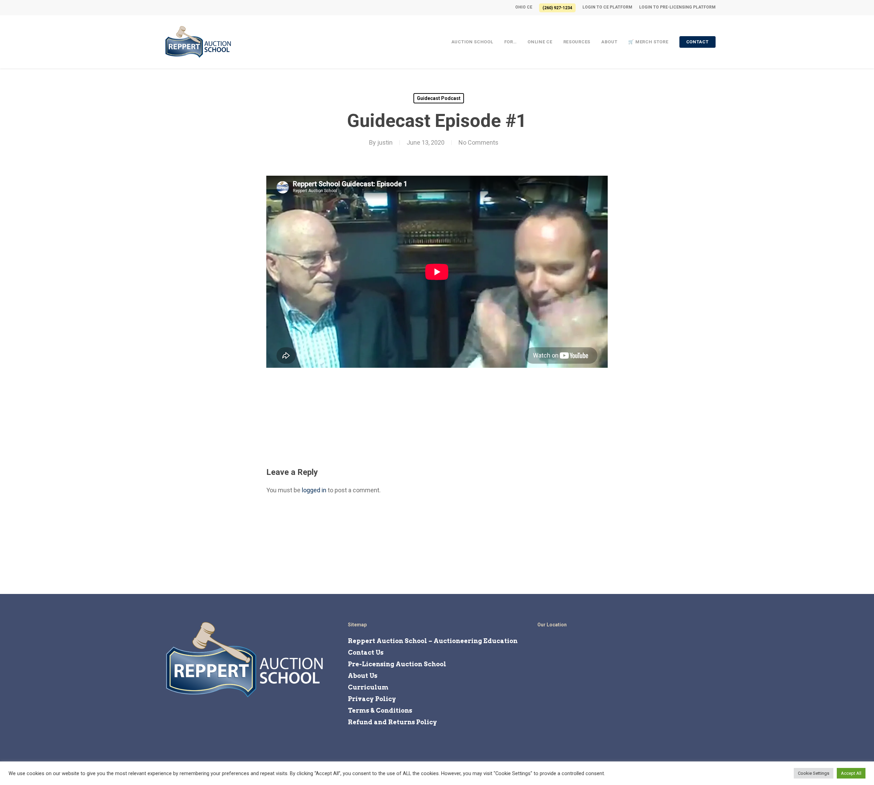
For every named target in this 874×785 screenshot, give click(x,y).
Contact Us (365, 652)
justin (385, 142)
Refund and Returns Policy (392, 722)
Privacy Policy (372, 698)
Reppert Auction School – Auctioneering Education (433, 640)
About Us (362, 675)
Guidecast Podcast (439, 98)
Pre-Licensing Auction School (397, 664)
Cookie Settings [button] (813, 773)
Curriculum (368, 687)
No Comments (478, 142)
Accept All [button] (851, 773)
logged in (314, 490)
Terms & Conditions (380, 710)
